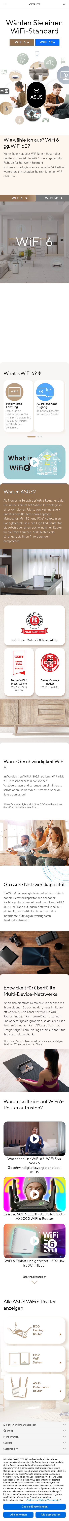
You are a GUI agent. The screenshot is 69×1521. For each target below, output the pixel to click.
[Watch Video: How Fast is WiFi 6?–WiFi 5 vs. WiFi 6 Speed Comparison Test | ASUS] (35, 1139)
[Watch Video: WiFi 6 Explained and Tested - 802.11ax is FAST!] (35, 1241)
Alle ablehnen (18, 1514)
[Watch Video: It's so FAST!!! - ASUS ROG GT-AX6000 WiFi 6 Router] (35, 1194)
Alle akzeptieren (50, 1514)
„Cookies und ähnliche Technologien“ (43, 1500)
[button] (4, 3)
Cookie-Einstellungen (34, 1506)
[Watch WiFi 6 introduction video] (35, 462)
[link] (35, 4)
